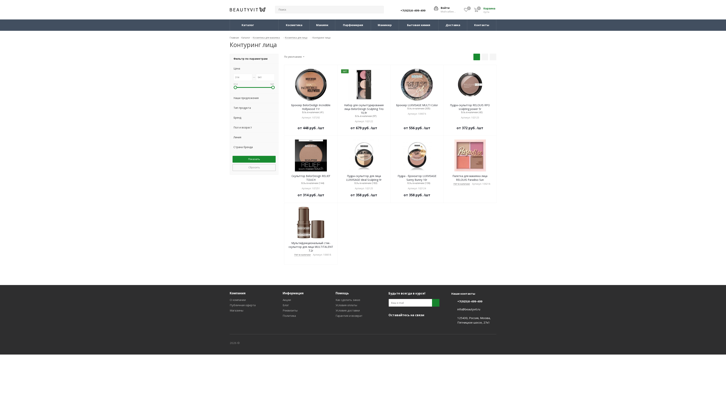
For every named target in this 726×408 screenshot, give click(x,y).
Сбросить (254, 167)
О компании (238, 300)
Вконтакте (392, 324)
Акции (287, 300)
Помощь (342, 293)
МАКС (411, 324)
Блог (286, 305)
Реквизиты (290, 310)
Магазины (236, 310)
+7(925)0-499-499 (412, 10)
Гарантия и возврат (349, 316)
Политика (289, 316)
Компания (238, 293)
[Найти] (379, 9)
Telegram (402, 324)
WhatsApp (420, 324)
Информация (293, 293)
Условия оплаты (346, 305)
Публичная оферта (243, 305)
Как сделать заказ (348, 300)
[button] (235, 87)
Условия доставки (348, 310)
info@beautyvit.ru (468, 309)
